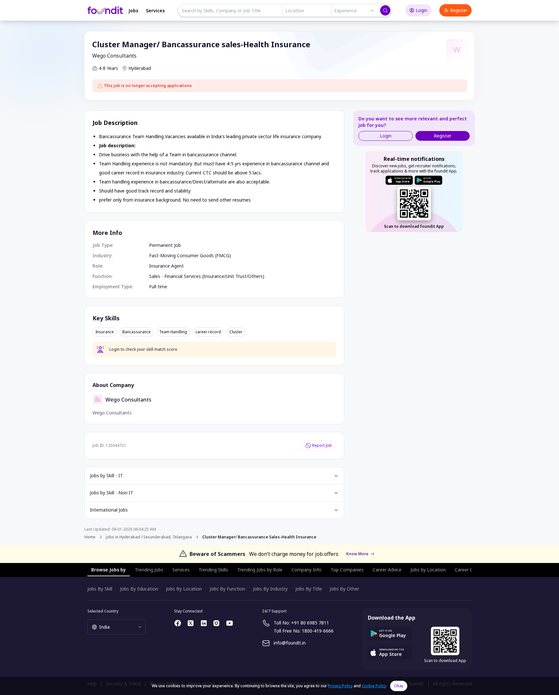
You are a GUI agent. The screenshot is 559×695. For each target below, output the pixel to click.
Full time (158, 286)
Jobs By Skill (99, 589)
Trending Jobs (149, 570)
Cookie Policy (374, 686)
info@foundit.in (290, 643)
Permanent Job (165, 245)
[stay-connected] (178, 623)
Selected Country (102, 611)
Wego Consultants (114, 55)
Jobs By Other (344, 589)
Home (89, 537)
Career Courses (471, 570)
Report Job (322, 445)
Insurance (104, 332)
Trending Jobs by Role (259, 570)
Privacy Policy (340, 686)
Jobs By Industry (270, 589)
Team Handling (173, 332)
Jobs (133, 10)
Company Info (306, 570)
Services (155, 10)
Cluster (236, 332)
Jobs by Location (428, 570)
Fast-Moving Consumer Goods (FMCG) (190, 255)
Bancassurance (136, 332)
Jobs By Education (139, 589)
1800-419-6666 (318, 631)
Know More (357, 554)
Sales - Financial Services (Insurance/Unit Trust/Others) (206, 276)
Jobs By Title (308, 589)
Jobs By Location (184, 589)
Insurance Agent (166, 266)
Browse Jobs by (108, 570)
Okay (398, 686)
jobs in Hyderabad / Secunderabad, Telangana (149, 537)
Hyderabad (139, 68)
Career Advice (387, 570)
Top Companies (347, 570)
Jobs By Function (227, 589)
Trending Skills (213, 570)
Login (421, 10)
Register (458, 10)
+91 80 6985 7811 (310, 623)
